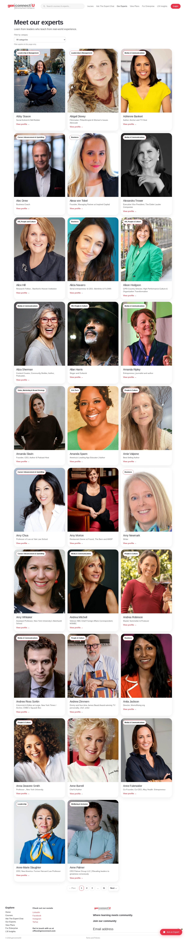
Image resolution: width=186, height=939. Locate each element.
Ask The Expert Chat (14, 918)
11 (104, 888)
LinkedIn (36, 912)
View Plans (10, 925)
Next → (113, 888)
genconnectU (16, 938)
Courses (9, 915)
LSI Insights (10, 931)
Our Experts (10, 922)
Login (175, 6)
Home (8, 912)
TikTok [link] (35, 922)
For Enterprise (11, 928)
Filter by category (21, 35)
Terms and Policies (93, 938)
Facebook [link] (37, 915)
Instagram (37, 919)
